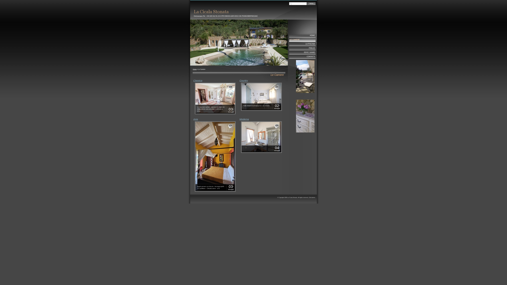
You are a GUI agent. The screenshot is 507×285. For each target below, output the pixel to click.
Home (195, 69)
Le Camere (295, 40)
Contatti (311, 57)
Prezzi (312, 48)
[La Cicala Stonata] (230, 11)
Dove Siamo (309, 52)
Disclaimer (312, 197)
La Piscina (310, 44)
